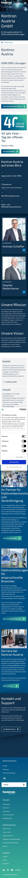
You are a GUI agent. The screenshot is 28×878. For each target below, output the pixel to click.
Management (6, 804)
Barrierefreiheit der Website (11, 843)
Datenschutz (6, 811)
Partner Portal (7, 832)
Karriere (5, 846)
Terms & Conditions (8, 815)
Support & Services (8, 835)
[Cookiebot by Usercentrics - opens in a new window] (19, 410)
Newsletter (6, 863)
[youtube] (12, 870)
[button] (14, 42)
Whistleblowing (7, 818)
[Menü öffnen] (25, 3)
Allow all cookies (14, 462)
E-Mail (4, 860)
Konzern (6, 800)
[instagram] (8, 870)
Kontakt (5, 766)
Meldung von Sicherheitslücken (11, 839)
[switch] (24, 441)
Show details (19, 457)
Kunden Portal (7, 828)
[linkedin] (4, 870)
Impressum (6, 769)
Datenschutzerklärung (9, 773)
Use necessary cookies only (14, 467)
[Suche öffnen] (19, 3)
